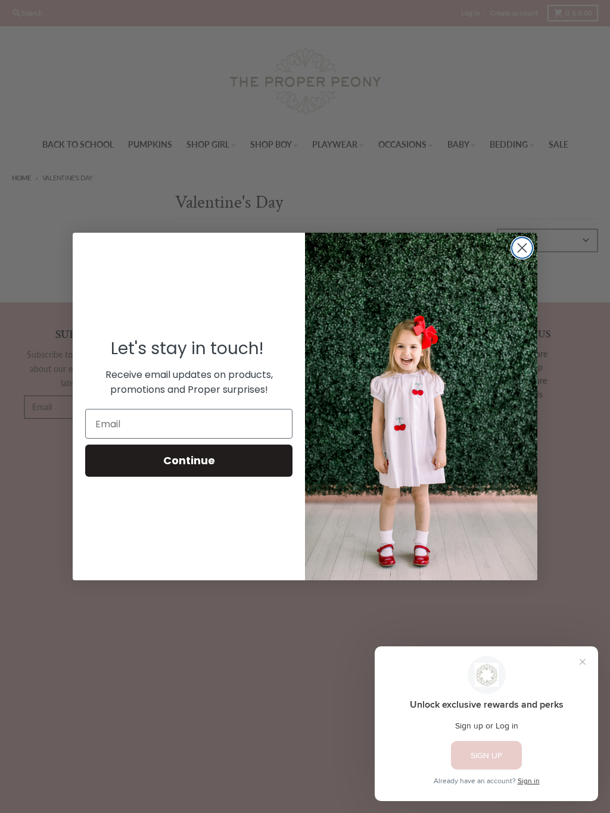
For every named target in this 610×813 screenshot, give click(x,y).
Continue (189, 460)
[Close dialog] (522, 247)
